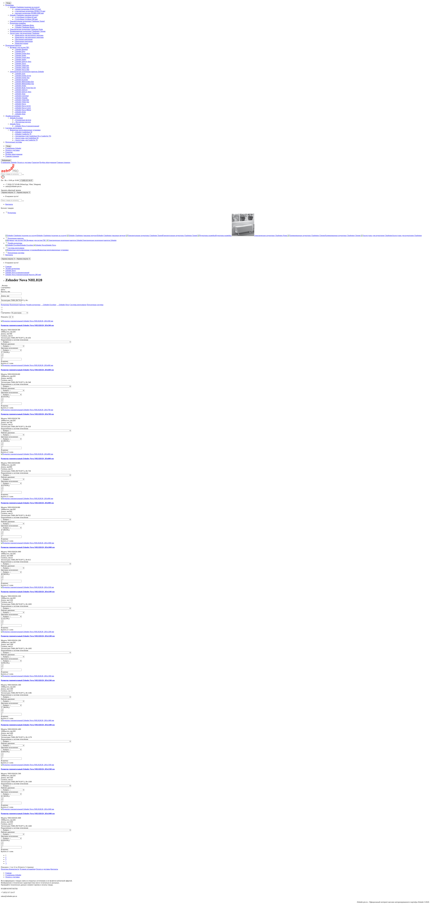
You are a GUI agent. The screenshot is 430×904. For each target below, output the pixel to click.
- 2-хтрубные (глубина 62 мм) (25, 17)
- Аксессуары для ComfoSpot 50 (26, 138)
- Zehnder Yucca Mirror (22, 110)
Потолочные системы (13, 142)
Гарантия (8, 152)
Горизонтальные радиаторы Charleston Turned (27, 21)
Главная (8, 266)
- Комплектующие (21, 43)
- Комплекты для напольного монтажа (29, 37)
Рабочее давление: (8, 344)
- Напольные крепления (23, 41)
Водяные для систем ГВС (19, 47)
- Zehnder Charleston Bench (24, 27)
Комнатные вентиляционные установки (25, 130)
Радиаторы (9, 5)
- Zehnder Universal (21, 96)
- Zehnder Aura (19, 74)
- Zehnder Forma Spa (21, 78)
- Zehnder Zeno (19, 114)
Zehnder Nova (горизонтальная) (17, 273)
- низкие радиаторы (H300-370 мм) (27, 9)
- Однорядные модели (22, 120)
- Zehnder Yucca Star (21, 70)
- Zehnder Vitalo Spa (21, 67)
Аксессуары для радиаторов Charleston (24, 33)
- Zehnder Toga (19, 94)
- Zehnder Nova (63, 305)
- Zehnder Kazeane (21, 80)
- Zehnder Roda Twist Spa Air (25, 88)
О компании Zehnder (13, 148)
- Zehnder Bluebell (21, 49)
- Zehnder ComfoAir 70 (22, 134)
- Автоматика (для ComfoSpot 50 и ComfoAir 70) (32, 136)
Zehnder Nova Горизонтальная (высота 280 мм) (23, 275)
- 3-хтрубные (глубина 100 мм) (26, 19)
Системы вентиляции (13, 128)
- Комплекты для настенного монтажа (28, 35)
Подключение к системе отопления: (14, 340)
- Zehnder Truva (20, 63)
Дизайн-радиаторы (12, 116)
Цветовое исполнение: (9, 348)
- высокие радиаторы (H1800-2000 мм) (29, 13)
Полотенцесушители (13, 45)
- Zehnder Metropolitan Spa (24, 84)
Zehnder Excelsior (16, 118)
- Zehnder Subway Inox (22, 61)
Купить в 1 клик (7, 363)
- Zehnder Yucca (20, 104)
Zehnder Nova (15, 124)
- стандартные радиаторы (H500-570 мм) (29, 11)
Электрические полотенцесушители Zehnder (27, 72)
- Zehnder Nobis (20, 55)
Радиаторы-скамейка (18, 23)
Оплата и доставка (12, 150)
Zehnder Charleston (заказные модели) (24, 15)
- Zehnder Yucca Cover (22, 108)
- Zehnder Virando (20, 98)
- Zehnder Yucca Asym (22, 106)
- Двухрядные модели (22, 122)
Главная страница (12, 156)
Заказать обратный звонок (11, 190)
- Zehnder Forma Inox (22, 53)
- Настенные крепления (23, 39)
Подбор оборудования (13, 154)
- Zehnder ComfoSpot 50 (23, 132)
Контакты (9, 204)
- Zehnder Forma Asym (22, 76)
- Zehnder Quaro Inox (22, 57)
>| (6, 863)
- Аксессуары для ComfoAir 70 (26, 140)
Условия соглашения (27, 869)
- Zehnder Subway (21, 90)
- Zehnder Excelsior (48, 305)
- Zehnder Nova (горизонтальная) (26, 126)
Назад (8, 3)
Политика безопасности (10, 869)
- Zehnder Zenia (20, 112)
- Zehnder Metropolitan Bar (24, 82)
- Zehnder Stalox (20, 59)
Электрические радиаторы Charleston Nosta (26, 29)
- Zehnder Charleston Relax (24, 25)
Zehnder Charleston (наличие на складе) (25, 7)
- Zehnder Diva (19, 51)
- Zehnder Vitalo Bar (21, 65)
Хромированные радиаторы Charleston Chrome (27, 31)
